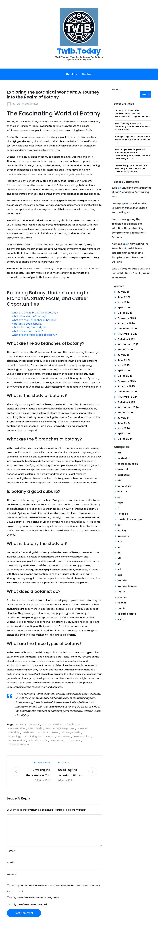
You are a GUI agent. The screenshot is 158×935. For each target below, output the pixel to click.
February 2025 (127, 381)
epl (119, 497)
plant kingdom (33, 736)
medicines (29, 732)
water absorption (19, 744)
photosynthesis (70, 732)
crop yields (35, 728)
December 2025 (128, 328)
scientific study (38, 740)
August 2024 (126, 412)
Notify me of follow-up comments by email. (34, 897)
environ (122, 491)
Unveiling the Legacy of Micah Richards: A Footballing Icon (131, 192)
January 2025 (126, 386)
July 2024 (124, 417)
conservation (16, 728)
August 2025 (126, 349)
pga (120, 574)
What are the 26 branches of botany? (35, 312)
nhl (119, 563)
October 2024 (126, 402)
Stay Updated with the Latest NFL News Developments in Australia (131, 273)
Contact (87, 74)
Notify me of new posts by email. (28, 904)
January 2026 (126, 323)
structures (57, 740)
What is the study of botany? (29, 316)
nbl (119, 552)
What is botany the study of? (29, 327)
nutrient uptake (48, 732)
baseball (123, 469)
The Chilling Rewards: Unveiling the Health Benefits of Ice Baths (132, 126)
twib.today (79, 51)
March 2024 (125, 438)
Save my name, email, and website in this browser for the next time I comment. (55, 885)
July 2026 (124, 291)
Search (116, 89)
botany (34, 724)
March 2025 (125, 375)
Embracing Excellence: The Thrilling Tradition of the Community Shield (131, 168)
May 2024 (124, 428)
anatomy (21, 724)
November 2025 (127, 333)
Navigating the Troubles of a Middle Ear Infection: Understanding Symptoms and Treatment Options (128, 228)
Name (11, 850)
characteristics (52, 724)
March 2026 (125, 312)
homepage (119, 203)
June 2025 (124, 360)
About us (71, 74)
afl (119, 452)
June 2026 (124, 297)
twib (18, 103)
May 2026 (124, 302)
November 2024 (128, 396)
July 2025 (124, 354)
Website (12, 874)
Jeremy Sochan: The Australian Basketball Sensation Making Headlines (132, 113)
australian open (127, 463)
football (122, 513)
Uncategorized (127, 613)
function (13, 732)
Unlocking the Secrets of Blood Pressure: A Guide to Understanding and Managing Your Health (70, 773)
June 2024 (124, 423)
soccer (121, 602)
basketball (124, 474)
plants (50, 736)
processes (63, 736)
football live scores (129, 519)
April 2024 (124, 433)
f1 (118, 508)
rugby (121, 591)
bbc (119, 480)
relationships (82, 736)
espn (120, 502)
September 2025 (128, 344)
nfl (119, 558)
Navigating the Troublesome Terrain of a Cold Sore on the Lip (132, 139)
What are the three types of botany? (34, 335)
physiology (14, 736)
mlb (119, 541)
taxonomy (73, 740)
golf (120, 524)
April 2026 (124, 307)
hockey (122, 530)
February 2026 (127, 318)
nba (119, 547)
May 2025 (124, 365)
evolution (82, 728)
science (122, 597)
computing (124, 486)
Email (10, 862)
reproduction (16, 740)
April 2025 (124, 370)
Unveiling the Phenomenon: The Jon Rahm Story (37, 773)
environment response (60, 728)
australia (123, 458)
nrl (119, 569)
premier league (127, 586)
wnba (120, 619)
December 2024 (128, 391)
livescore (123, 536)
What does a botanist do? (27, 331)
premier (122, 580)
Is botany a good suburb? (27, 324)
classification (73, 724)
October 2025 (126, 339)
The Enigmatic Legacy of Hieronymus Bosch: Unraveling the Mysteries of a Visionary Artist (133, 154)
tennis (121, 608)
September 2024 (128, 407)
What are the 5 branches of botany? (34, 320)
